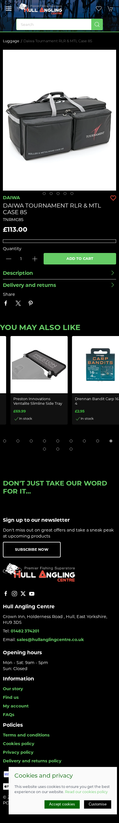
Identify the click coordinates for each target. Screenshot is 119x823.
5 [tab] (73, 195)
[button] (9, 8)
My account (16, 706)
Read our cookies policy (86, 792)
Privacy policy (18, 752)
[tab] (4, 441)
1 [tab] (46, 195)
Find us (11, 697)
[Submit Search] (97, 24)
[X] (23, 593)
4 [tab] (66, 195)
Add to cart (79, 258)
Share (9, 294)
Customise (98, 804)
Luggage (11, 41)
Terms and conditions (26, 735)
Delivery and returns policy (32, 760)
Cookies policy (18, 743)
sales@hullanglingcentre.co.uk (50, 639)
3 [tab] (59, 195)
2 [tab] (52, 195)
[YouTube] (32, 593)
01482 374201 (25, 631)
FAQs (8, 714)
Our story (13, 688)
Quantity (12, 248)
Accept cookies (62, 804)
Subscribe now (32, 549)
